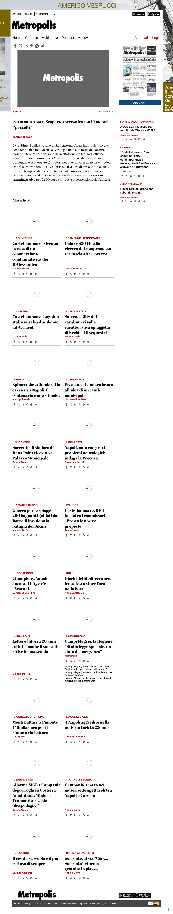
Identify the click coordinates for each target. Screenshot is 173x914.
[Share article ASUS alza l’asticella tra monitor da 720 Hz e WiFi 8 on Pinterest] (135, 139)
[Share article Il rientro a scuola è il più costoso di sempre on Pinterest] (27, 878)
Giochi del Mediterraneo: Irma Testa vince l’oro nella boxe (88, 583)
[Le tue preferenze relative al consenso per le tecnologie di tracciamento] (168, 909)
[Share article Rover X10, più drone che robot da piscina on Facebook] (122, 201)
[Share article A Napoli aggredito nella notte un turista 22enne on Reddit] (88, 742)
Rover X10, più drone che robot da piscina (136, 190)
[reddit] (42, 45)
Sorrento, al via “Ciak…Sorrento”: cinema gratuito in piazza (86, 863)
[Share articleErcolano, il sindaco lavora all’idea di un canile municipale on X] (71, 404)
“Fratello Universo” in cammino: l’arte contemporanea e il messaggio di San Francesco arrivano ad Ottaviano (139, 160)
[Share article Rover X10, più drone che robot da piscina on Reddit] (144, 201)
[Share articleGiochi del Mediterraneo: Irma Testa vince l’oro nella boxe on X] (71, 598)
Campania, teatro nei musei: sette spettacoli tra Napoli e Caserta (88, 790)
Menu (82, 38)
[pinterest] (31, 45)
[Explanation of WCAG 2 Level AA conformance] (153, 905)
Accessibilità (110, 904)
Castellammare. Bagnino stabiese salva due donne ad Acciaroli (35, 322)
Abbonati (141, 38)
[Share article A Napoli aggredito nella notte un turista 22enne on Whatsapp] (84, 742)
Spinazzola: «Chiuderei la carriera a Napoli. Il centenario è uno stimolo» (36, 390)
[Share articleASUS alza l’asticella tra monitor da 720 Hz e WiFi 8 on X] (126, 139)
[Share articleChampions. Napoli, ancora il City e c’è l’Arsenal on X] (18, 598)
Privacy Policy (96, 904)
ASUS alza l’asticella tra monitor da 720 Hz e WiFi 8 (137, 128)
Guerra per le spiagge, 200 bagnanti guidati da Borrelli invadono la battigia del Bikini (34, 518)
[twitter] (20, 45)
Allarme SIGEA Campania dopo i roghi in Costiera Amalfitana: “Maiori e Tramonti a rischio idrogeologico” (36, 795)
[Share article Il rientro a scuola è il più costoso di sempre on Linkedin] (23, 878)
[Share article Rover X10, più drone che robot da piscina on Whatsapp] (139, 201)
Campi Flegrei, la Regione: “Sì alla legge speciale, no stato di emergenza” (89, 646)
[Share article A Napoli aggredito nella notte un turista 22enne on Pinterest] (79, 742)
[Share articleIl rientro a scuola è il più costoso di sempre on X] (18, 878)
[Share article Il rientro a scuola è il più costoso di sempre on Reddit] (36, 878)
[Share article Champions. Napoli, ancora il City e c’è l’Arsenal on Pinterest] (27, 598)
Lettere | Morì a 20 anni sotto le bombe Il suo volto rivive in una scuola (36, 646)
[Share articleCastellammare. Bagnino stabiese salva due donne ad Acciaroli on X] (18, 341)
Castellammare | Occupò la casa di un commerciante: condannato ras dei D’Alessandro (35, 253)
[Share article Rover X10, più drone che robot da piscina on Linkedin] (131, 201)
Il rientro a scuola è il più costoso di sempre (35, 860)
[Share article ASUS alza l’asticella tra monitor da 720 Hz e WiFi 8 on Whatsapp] (139, 139)
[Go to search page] (53, 14)
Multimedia (50, 38)
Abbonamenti (42, 14)
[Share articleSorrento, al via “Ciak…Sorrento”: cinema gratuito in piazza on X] (71, 878)
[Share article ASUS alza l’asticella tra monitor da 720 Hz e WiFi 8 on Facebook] (122, 139)
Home (17, 38)
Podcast (68, 38)
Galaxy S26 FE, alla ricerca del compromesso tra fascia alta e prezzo (88, 248)
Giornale (31, 38)
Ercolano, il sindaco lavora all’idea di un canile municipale (89, 390)
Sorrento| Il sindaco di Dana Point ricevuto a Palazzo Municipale (33, 453)
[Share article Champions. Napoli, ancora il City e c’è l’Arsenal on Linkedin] (23, 598)
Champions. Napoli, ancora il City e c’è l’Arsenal (30, 583)
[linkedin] (26, 45)
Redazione (28, 14)
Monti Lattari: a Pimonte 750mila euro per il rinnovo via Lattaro (35, 727)
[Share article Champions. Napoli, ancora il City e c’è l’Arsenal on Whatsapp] (31, 598)
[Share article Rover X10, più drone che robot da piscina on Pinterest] (135, 201)
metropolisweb (21, 399)
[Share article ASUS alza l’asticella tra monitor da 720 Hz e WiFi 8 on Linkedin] (131, 139)
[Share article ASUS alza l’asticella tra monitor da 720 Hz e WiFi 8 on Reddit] (144, 139)
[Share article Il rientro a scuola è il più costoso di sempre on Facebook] (14, 878)
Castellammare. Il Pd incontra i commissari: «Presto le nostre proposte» (85, 518)
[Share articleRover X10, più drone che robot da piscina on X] (126, 201)
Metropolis (16, 14)
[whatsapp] (37, 45)
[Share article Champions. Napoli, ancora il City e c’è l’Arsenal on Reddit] (36, 598)
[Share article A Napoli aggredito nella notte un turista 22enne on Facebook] (66, 742)
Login (156, 38)
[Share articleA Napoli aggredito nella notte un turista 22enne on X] (71, 742)
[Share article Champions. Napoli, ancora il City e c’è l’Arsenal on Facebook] (14, 598)
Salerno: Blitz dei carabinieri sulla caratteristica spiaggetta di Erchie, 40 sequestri (87, 324)
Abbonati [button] (139, 102)
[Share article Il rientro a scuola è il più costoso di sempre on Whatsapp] (31, 878)
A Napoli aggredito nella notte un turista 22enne (87, 724)
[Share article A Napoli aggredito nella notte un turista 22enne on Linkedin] (75, 742)
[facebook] (15, 45)
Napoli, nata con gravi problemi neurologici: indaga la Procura (85, 453)
